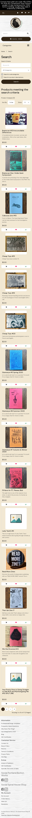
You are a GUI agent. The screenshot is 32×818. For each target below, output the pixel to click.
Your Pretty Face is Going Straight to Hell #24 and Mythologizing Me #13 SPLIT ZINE (15, 691)
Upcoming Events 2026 (8, 732)
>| (14, 709)
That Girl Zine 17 (8, 610)
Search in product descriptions (13, 77)
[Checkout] (28, 13)
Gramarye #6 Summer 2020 (13, 411)
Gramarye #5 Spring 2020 (12, 372)
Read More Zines (8, 571)
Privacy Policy (5, 754)
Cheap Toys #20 (8, 334)
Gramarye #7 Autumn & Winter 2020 (14, 451)
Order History (5, 799)
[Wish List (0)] (22, 13)
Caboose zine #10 (9, 215)
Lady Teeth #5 (8, 531)
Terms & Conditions (7, 751)
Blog (2, 734)
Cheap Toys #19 (8, 293)
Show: (20, 102)
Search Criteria (6, 61)
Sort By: (4, 102)
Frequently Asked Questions (10, 726)
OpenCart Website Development (10, 815)
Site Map (4, 757)
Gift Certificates (6, 737)
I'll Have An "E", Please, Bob (12, 490)
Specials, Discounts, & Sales (10, 768)
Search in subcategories (11, 74)
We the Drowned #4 (10, 649)
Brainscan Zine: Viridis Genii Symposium (12, 174)
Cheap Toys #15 (8, 256)
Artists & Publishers (7, 763)
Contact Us (4, 743)
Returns (3, 749)
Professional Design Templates (10, 723)
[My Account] (18, 13)
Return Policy (5, 746)
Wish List (4, 801)
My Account (5, 796)
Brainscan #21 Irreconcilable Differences (13, 131)
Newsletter (4, 804)
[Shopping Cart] (25, 13)
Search (10, 51)
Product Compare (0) (8, 98)
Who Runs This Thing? (8, 729)
